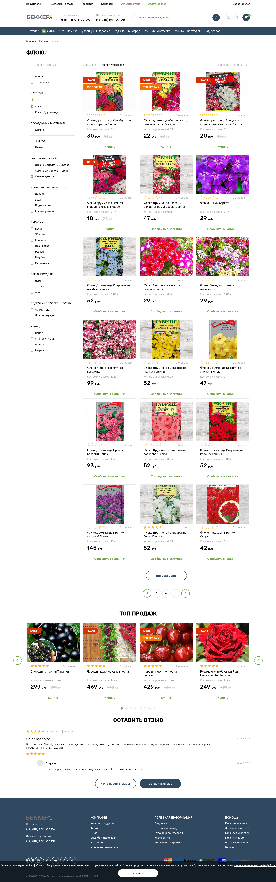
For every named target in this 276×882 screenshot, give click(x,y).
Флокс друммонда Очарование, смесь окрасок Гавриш (165, 122)
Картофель (194, 31)
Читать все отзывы (115, 784)
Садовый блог (241, 3)
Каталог (33, 31)
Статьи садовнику (166, 828)
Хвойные (179, 31)
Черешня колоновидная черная (108, 671)
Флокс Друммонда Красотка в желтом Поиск (220, 369)
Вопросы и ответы (237, 842)
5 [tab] (140, 708)
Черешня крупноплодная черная (161, 673)
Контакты (107, 3)
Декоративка (161, 31)
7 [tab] (149, 708)
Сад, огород (212, 31)
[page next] (185, 593)
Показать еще (166, 575)
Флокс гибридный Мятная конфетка (105, 369)
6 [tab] (145, 708)
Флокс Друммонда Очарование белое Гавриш (165, 534)
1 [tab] (122, 708)
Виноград (133, 31)
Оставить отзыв (130, 3)
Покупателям (34, 3)
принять (138, 873)
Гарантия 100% (234, 837)
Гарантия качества (237, 832)
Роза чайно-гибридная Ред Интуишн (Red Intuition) (219, 673)
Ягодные (118, 31)
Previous (17, 660)
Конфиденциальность (104, 847)
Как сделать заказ (237, 823)
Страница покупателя (168, 832)
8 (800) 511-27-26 (75, 20)
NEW (62, 31)
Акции (51, 31)
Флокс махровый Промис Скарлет (217, 534)
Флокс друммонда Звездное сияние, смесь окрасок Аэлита (221, 122)
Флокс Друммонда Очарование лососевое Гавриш (165, 451)
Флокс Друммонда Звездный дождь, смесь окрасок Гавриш (164, 204)
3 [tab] (131, 708)
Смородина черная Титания (50, 671)
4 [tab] (135, 708)
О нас (93, 832)
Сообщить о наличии (166, 229)
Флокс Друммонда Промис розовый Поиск (105, 451)
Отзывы (230, 847)
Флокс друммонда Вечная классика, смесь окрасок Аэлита (105, 204)
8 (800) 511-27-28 (110, 20)
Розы (146, 31)
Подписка (160, 823)
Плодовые (103, 31)
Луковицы (87, 31)
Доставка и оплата (61, 3)
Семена (72, 31)
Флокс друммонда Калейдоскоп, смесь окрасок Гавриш (109, 122)
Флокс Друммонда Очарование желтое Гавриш (165, 369)
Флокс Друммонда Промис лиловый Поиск (105, 534)
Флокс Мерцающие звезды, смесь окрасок (162, 287)
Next (258, 660)
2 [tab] (126, 708)
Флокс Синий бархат (214, 203)
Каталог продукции (102, 823)
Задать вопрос (157, 3)
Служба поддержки (103, 837)
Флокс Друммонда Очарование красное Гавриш (221, 451)
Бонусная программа (168, 842)
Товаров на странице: (228, 64)
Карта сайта (162, 837)
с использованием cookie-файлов (255, 865)
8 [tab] (154, 708)
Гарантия (87, 3)
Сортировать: (91, 64)
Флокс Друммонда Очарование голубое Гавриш (108, 287)
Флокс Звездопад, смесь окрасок (217, 287)
